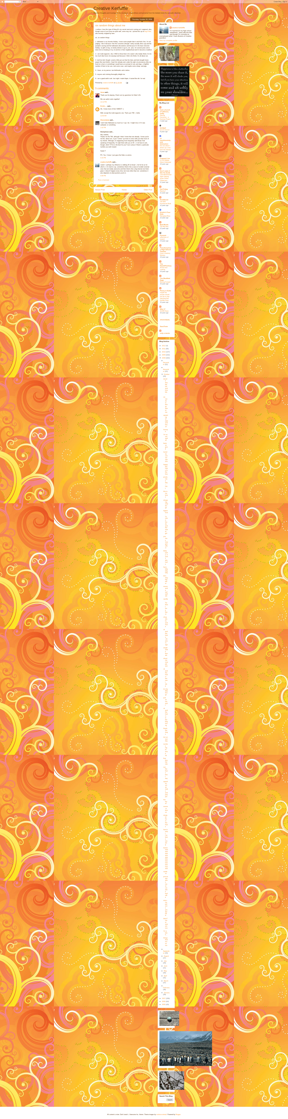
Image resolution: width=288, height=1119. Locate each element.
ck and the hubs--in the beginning (165, 716)
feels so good (165, 446)
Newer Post (100, 190)
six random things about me (165, 404)
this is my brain (165, 494)
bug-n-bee (148, 31)
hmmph (165, 430)
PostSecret (164, 200)
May (165, 971)
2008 (164, 358)
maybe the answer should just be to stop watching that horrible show (164, 296)
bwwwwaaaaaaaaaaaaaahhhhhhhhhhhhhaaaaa (165, 858)
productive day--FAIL (165, 482)
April (165, 976)
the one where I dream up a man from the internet (165, 148)
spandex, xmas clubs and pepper (165, 789)
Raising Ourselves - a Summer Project (165, 117)
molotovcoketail (161, 1114)
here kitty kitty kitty (165, 570)
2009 (164, 355)
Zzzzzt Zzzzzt (164, 130)
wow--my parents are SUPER (165, 907)
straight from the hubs (165, 820)
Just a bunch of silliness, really (165, 111)
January (167, 993)
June (165, 966)
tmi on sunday (165, 739)
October (167, 374)
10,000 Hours (164, 311)
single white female (165, 651)
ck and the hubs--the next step (165, 677)
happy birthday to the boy (165, 469)
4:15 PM (103, 158)
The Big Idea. (164, 226)
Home (124, 190)
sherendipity (165, 320)
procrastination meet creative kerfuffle (165, 887)
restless (165, 872)
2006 (164, 1001)
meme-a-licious (165, 809)
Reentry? (163, 191)
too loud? (165, 801)
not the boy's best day (165, 772)
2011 (164, 349)
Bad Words (164, 225)
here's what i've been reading (165, 837)
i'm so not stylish (165, 437)
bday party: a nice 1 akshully (165, 557)
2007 (164, 998)
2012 (164, 346)
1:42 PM (103, 127)
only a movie (165, 333)
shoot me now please (165, 662)
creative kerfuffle (106, 162)
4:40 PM (103, 176)
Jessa (102, 92)
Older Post (148, 190)
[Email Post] (126, 83)
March (166, 981)
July (165, 961)
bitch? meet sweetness (165, 923)
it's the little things (165, 692)
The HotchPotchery (165, 265)
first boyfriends (165, 761)
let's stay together (165, 579)
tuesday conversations (165, 456)
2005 (164, 1004)
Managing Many (165, 216)
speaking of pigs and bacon (165, 420)
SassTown (164, 326)
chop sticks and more (165, 621)
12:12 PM (103, 102)
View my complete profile (168, 40)
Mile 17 (162, 309)
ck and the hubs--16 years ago (165, 637)
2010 (164, 352)
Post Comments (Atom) (128, 195)
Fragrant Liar (165, 158)
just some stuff (165, 701)
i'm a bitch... (165, 933)
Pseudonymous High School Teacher (165, 249)
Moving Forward (165, 282)
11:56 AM (103, 116)
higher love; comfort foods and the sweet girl (165, 522)
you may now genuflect (165, 542)
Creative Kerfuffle (110, 8)
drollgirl (163, 128)
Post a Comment (103, 180)
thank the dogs (165, 731)
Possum (163, 235)
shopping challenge (165, 504)
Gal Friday (164, 189)
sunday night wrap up (165, 749)
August (166, 956)
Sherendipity (104, 120)
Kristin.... (103, 106)
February (166, 987)
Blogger (178, 1114)
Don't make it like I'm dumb (165, 172)
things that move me (165, 941)
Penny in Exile (165, 291)
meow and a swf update (165, 591)
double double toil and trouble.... (165, 386)
